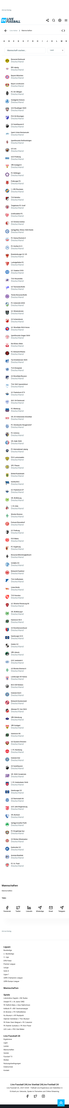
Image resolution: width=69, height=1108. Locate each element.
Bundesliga (8, 950)
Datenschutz (8, 1067)
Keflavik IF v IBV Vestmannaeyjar (16, 1008)
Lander (6, 1046)
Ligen (6, 1043)
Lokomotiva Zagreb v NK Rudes (16, 998)
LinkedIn (29, 911)
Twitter (18, 911)
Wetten (6, 1060)
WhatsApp (40, 911)
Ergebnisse (8, 1039)
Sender (6, 1053)
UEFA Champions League (13, 978)
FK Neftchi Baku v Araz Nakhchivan (17, 1005)
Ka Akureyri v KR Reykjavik (14, 1015)
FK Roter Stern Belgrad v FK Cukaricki (18, 1022)
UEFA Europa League (11, 981)
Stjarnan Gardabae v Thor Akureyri (16, 1019)
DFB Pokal (7, 961)
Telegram (61, 911)
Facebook (7, 911)
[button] (63, 31)
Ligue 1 (6, 974)
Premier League (9, 964)
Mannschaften (9, 1050)
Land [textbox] (52, 50)
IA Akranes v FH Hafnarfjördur (15, 1012)
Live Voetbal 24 (35, 1084)
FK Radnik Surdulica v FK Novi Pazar (17, 1026)
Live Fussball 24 (18, 1084)
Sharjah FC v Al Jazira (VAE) (14, 1002)
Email (51, 911)
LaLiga (6, 967)
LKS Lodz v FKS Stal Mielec (14, 1029)
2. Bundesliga (9, 954)
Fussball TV (8, 1056)
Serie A (6, 971)
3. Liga (6, 957)
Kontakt (6, 1070)
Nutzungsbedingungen (12, 1063)
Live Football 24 (51, 1084)
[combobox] (56, 50)
